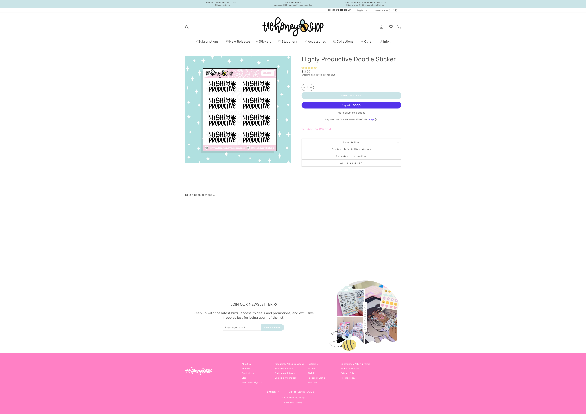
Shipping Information (285, 378)
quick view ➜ (210, 252)
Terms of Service (350, 368)
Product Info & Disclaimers (351, 149)
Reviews (246, 368)
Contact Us (248, 373)
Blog (244, 378)
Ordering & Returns (285, 373)
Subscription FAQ (284, 368)
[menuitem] (207, 41)
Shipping (306, 75)
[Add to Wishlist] (233, 207)
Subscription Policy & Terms (355, 364)
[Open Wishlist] (390, 27)
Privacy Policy (348, 373)
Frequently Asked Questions (289, 364)
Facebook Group (316, 378)
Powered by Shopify (293, 402)
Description (351, 142)
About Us (246, 364)
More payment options (351, 112)
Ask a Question (351, 163)
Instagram (313, 364)
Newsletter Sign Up (252, 382)
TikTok (311, 373)
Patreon (312, 368)
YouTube (312, 382)
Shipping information (351, 156)
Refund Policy (348, 378)
